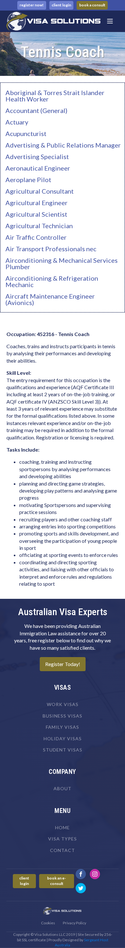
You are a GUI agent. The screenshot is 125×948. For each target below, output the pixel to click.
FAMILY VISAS (62, 727)
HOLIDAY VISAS (63, 738)
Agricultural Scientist (36, 214)
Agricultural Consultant (39, 191)
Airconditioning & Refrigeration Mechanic (51, 281)
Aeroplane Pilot (28, 179)
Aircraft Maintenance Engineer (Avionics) (50, 299)
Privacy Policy (74, 922)
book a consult (92, 5)
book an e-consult (56, 881)
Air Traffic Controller (36, 237)
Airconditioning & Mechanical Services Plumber (61, 263)
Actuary (16, 122)
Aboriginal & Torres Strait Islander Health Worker (54, 95)
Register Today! (62, 664)
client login (61, 5)
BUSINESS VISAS (62, 715)
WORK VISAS (63, 704)
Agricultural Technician (39, 225)
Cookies (48, 922)
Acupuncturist (25, 133)
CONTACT (62, 850)
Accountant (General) (36, 110)
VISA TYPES (62, 838)
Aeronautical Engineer (37, 168)
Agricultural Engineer (36, 202)
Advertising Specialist (37, 156)
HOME (62, 827)
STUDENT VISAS (62, 749)
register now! (32, 5)
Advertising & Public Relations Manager (63, 145)
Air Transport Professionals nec (50, 248)
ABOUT (62, 788)
